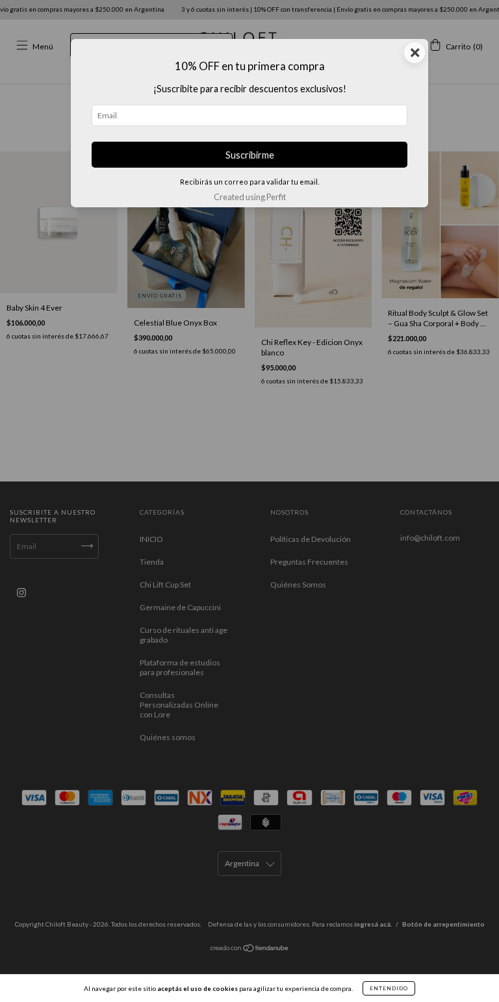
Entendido (389, 988)
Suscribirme (249, 155)
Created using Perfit (250, 197)
